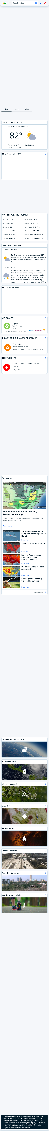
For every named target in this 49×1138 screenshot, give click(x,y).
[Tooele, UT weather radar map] (24, 166)
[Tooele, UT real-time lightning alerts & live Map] (24, 365)
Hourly (16, 109)
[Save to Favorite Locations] (9, 3)
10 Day (26, 109)
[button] (46, 1116)
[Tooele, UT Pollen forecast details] (24, 345)
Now (6, 109)
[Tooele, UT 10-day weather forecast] (24, 263)
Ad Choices (26, 1127)
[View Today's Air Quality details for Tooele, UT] (24, 325)
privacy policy (30, 1124)
